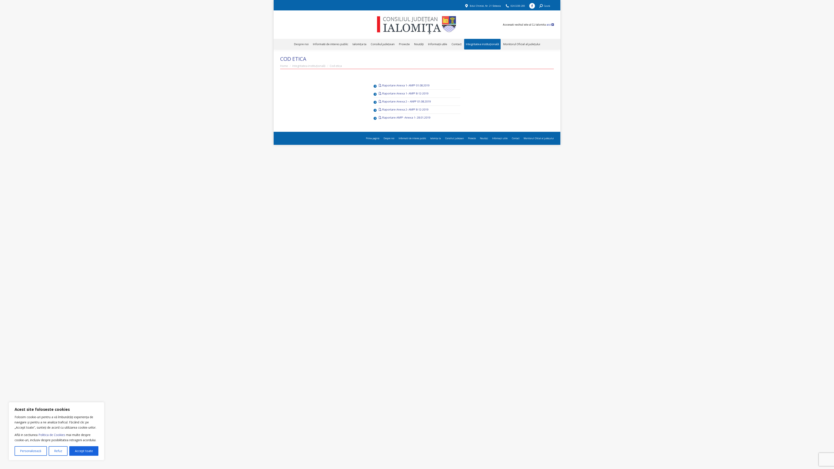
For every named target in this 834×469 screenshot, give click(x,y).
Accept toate (84, 451)
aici (548, 24)
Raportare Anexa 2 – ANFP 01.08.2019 (406, 101)
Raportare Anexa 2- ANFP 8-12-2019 (405, 109)
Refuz (58, 451)
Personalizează (30, 451)
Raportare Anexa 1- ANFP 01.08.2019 (405, 85)
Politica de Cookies (51, 435)
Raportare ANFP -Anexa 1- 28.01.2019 (406, 117)
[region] (56, 431)
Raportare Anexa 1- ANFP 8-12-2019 (405, 93)
